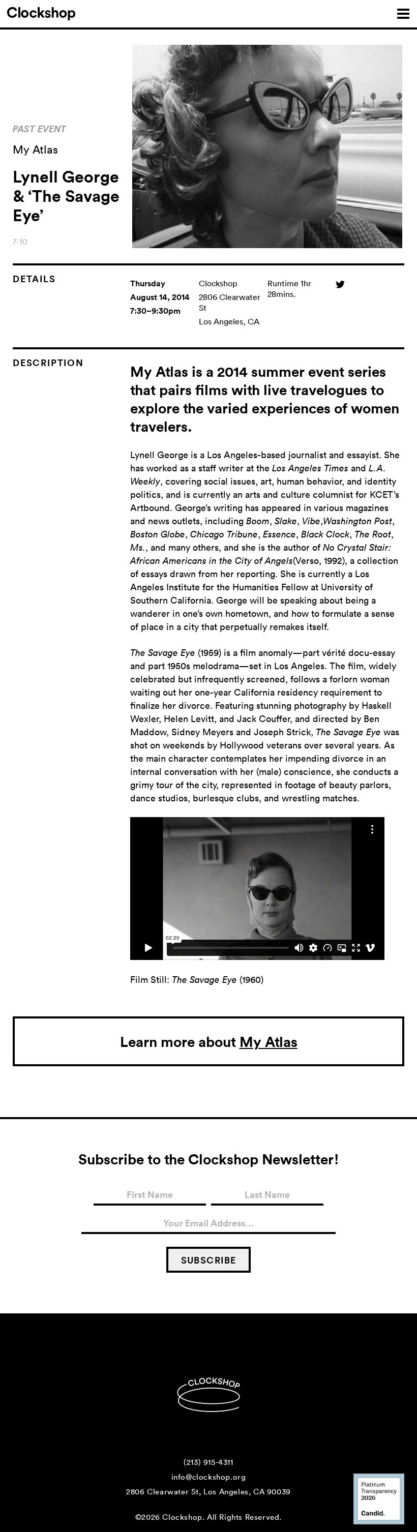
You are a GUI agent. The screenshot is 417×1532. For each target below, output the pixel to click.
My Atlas (268, 1041)
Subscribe (208, 1260)
